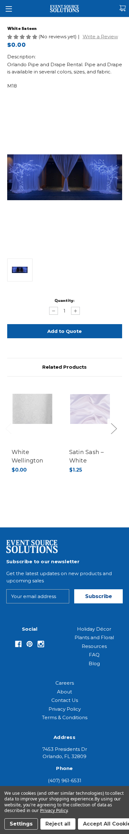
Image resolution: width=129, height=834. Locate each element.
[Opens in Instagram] (41, 644)
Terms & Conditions (64, 717)
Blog (94, 663)
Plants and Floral (94, 637)
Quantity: (64, 300)
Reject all (57, 824)
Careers (64, 683)
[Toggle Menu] (8, 8)
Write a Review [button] (100, 37)
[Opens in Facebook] (18, 644)
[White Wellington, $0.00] (33, 409)
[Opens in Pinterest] (29, 644)
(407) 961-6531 (64, 780)
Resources (94, 646)
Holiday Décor (94, 629)
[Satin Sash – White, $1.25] (90, 409)
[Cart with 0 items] (122, 8)
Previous (9, 435)
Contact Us (64, 700)
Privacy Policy (65, 709)
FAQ (94, 655)
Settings (21, 824)
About (64, 692)
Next (115, 435)
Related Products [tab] (64, 367)
